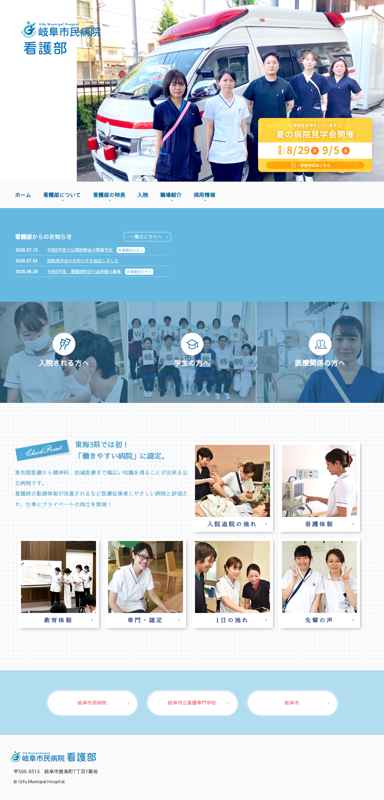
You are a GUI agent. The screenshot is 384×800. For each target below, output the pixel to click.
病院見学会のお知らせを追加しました (82, 261)
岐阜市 (292, 702)
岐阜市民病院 (92, 702)
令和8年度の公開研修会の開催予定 (95, 250)
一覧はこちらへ (146, 236)
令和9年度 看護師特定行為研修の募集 (99, 271)
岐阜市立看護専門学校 (192, 702)
